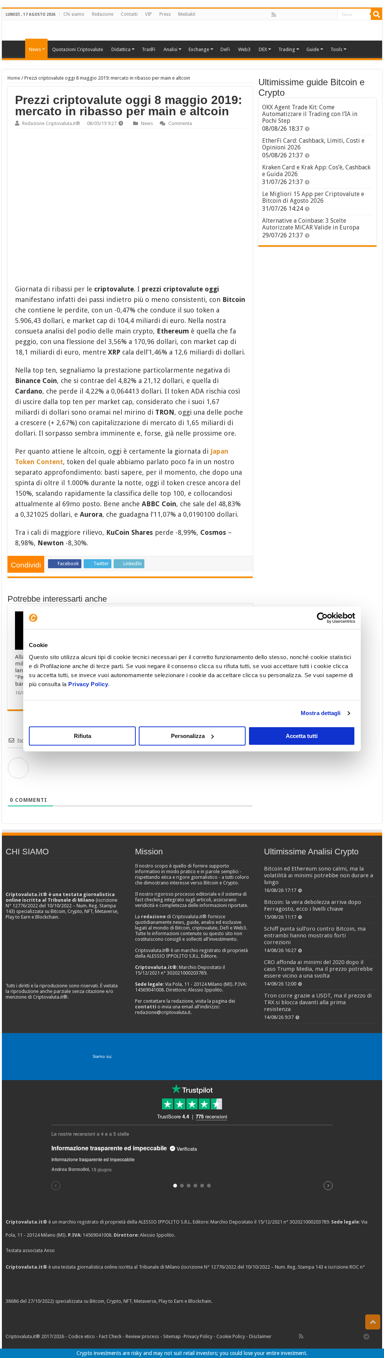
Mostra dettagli (321, 713)
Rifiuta (82, 736)
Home (14, 78)
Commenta (180, 123)
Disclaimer (260, 1336)
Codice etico (81, 1336)
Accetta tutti (302, 736)
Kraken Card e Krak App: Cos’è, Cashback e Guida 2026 (316, 171)
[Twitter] (289, 14)
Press (165, 14)
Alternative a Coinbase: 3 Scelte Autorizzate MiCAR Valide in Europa (310, 224)
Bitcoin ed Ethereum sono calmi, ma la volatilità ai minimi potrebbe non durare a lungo (318, 875)
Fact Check (110, 1336)
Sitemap (172, 1336)
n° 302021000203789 (306, 1222)
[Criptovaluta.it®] (192, 30)
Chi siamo (73, 14)
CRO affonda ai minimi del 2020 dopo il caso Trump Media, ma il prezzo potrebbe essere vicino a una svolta (318, 969)
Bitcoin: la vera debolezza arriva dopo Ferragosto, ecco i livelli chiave (312, 905)
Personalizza (188, 736)
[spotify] (331, 14)
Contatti (129, 14)
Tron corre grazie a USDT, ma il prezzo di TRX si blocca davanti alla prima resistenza (318, 1002)
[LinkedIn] (306, 14)
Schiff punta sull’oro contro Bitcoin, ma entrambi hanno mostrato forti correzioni (315, 935)
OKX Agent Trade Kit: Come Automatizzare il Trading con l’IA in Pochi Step (309, 114)
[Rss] (274, 14)
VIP (148, 14)
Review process (142, 1336)
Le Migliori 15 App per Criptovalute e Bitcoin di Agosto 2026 (313, 197)
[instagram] (323, 14)
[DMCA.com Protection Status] (269, 1301)
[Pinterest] (298, 14)
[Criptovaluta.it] (15, 48)
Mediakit (186, 14)
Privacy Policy (88, 684)
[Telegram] (368, 1336)
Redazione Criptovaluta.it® (51, 123)
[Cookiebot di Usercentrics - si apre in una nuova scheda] (322, 617)
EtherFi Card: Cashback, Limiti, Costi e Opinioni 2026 (313, 144)
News (147, 123)
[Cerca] (376, 14)
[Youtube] (314, 14)
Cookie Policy (230, 1336)
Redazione (102, 14)
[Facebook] (281, 14)
